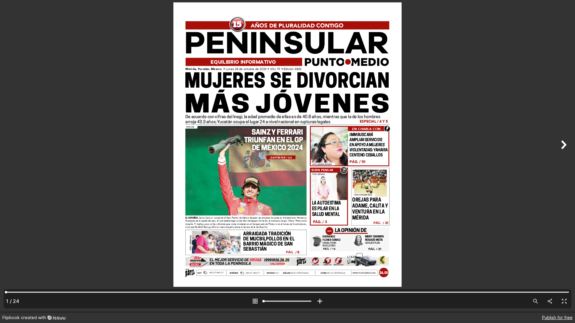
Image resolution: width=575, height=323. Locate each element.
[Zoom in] (320, 301)
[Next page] (563, 156)
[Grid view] (255, 301)
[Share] (550, 301)
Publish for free (557, 317)
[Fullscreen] (564, 301)
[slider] (287, 301)
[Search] (535, 301)
